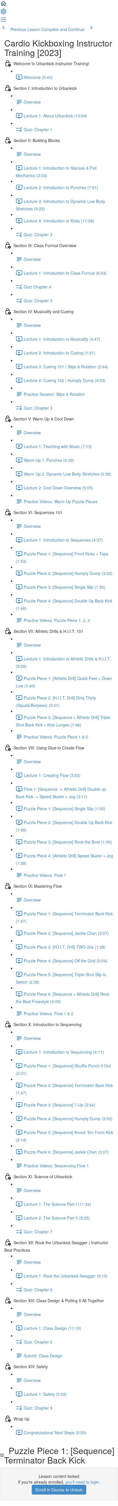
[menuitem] (3, 13)
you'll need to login (82, 1482)
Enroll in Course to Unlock (59, 1490)
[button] (3, 5)
